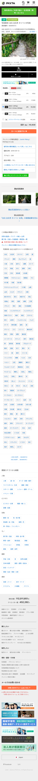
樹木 (17, 353)
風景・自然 (13, 549)
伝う (17, 348)
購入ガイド (5, 630)
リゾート (21, 329)
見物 (11, 334)
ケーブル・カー (8, 400)
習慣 (23, 268)
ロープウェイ (21, 390)
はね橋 (25, 273)
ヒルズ (12, 292)
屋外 (5, 423)
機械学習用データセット (17, 615)
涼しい (13, 381)
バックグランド (28, 311)
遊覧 (17, 334)
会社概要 (22, 674)
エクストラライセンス (15, 119)
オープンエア (29, 423)
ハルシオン (7, 419)
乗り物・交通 (6, 239)
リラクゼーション (9, 437)
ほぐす (19, 447)
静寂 (11, 414)
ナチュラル (29, 419)
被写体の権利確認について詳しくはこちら (18, 146)
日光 (27, 367)
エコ (14, 329)
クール (30, 381)
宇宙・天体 (6, 559)
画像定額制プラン (27, 630)
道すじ (18, 264)
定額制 (16, 88)
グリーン (6, 329)
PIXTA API (20, 639)
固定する (22, 297)
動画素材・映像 (6, 612)
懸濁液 (25, 278)
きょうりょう (22, 259)
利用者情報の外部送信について (10, 668)
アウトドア (19, 423)
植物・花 (21, 522)
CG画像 (17, 586)
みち (17, 268)
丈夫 (29, 358)
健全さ (28, 362)
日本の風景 (6, 563)
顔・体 (12, 481)
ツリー (6, 353)
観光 (5, 334)
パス (5, 268)
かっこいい (22, 381)
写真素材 (13, 609)
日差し (23, 372)
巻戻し (12, 447)
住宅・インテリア (8, 567)
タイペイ (19, 254)
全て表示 (32, 31)
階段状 (12, 390)
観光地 (31, 339)
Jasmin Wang (24, 139)
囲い (5, 390)
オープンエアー (14, 428)
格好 (16, 315)
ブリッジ (6, 259)
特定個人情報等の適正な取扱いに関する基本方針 (15, 665)
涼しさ (25, 386)
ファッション (7, 545)
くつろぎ (16, 433)
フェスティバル (21, 320)
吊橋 (13, 282)
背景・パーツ (7, 582)
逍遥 (11, 348)
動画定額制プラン (7, 633)
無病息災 (20, 367)
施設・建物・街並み (21, 563)
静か (5, 414)
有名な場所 (7, 433)
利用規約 (4, 662)
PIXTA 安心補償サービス (9, 639)
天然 (21, 419)
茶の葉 (12, 409)
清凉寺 (6, 381)
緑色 (21, 325)
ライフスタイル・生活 (10, 485)
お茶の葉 (19, 404)
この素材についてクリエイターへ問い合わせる (19, 165)
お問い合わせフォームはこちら (18, 688)
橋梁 (14, 259)
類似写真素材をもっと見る (18, 210)
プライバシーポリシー (15, 662)
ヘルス (23, 358)
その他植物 (28, 306)
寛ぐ (29, 442)
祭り (5, 320)
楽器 (25, 540)
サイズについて (19, 637)
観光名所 (29, 329)
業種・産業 (6, 508)
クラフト (26, 586)
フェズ (31, 320)
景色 (13, 301)
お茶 (5, 404)
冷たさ (18, 386)
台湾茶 (12, 404)
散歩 (5, 348)
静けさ (23, 414)
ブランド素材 (30, 612)
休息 (23, 433)
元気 (14, 362)
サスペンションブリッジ (11, 287)
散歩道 (18, 343)
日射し (13, 376)
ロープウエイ (19, 395)
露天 (5, 428)
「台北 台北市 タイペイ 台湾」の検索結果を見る (19, 218)
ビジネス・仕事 (8, 503)
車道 (11, 268)
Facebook (8, 764)
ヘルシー (6, 362)
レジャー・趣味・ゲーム (24, 489)
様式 (22, 315)
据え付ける (7, 297)
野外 (11, 423)
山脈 (30, 287)
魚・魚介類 (16, 518)
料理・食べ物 (20, 536)
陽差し (30, 372)
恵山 (29, 297)
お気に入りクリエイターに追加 (16, 175)
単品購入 (5, 88)
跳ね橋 (18, 273)
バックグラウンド (15, 311)
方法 (5, 273)
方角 (29, 268)
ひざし (6, 376)
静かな (19, 409)
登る (15, 297)
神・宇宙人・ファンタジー (11, 526)
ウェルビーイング (9, 367)
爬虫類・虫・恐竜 (8, 522)
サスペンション (16, 278)
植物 (24, 301)
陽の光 (20, 376)
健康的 (20, 362)
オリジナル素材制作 (7, 618)
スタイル (29, 315)
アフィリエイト (26, 652)
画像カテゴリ (5, 609)
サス (32, 278)
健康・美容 (24, 485)
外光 (23, 428)
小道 (5, 264)
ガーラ (6, 325)
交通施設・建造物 (18, 239)
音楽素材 (14, 612)
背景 (5, 311)
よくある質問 (29, 633)
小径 (11, 264)
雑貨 (4, 549)
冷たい (6, 386)
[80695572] (19, 457)
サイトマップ (31, 674)
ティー (18, 400)
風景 (18, 301)
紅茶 (25, 400)
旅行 (25, 339)
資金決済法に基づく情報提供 (10, 674)
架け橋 (19, 282)
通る (23, 348)
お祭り (12, 320)
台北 (5, 254)
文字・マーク (20, 582)
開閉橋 (6, 278)
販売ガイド (5, 652)
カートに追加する (18, 131)
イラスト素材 (22, 609)
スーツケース (8, 339)
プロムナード (27, 343)
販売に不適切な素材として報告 (14, 170)
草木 (14, 306)
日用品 (18, 545)
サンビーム (7, 372)
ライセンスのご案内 (7, 637)
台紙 (27, 292)
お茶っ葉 (28, 404)
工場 (30, 301)
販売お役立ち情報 (15, 652)
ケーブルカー (8, 395)
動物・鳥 (6, 518)
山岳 (5, 292)
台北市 (12, 254)
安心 (5, 442)
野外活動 (14, 325)
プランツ (6, 306)
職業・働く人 (21, 503)
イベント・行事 (8, 493)
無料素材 (21, 612)
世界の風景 (5, 236)
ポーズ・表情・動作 (25, 481)
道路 (24, 264)
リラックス (13, 442)
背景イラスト (8, 315)
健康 (16, 358)
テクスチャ (6, 586)
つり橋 (23, 287)
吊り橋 (6, 282)
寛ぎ (5, 447)
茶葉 (5, 409)
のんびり (26, 437)
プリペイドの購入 (19, 633)
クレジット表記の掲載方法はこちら (14, 245)
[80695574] (19, 459)
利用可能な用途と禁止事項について (16, 242)
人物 (4, 481)
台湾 (22, 236)
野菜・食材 (6, 540)
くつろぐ (22, 442)
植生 (20, 306)
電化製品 (17, 540)
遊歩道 (11, 343)
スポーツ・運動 (8, 489)
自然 (15, 419)
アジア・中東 (15, 236)
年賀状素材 (5, 615)
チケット (17, 339)
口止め (26, 409)
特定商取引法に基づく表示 (9, 671)
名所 (29, 428)
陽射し (16, 372)
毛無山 (6, 301)
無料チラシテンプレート (9, 643)
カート (28, 4)
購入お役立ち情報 (15, 630)
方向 (11, 273)
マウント (19, 292)
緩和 (19, 437)
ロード (31, 264)
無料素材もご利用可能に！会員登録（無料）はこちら (19, 11)
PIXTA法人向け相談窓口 (24, 643)
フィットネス (8, 358)
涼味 (32, 386)
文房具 (26, 545)
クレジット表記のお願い (9, 677)
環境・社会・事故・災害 (10, 572)
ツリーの (24, 353)
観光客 (24, 334)
